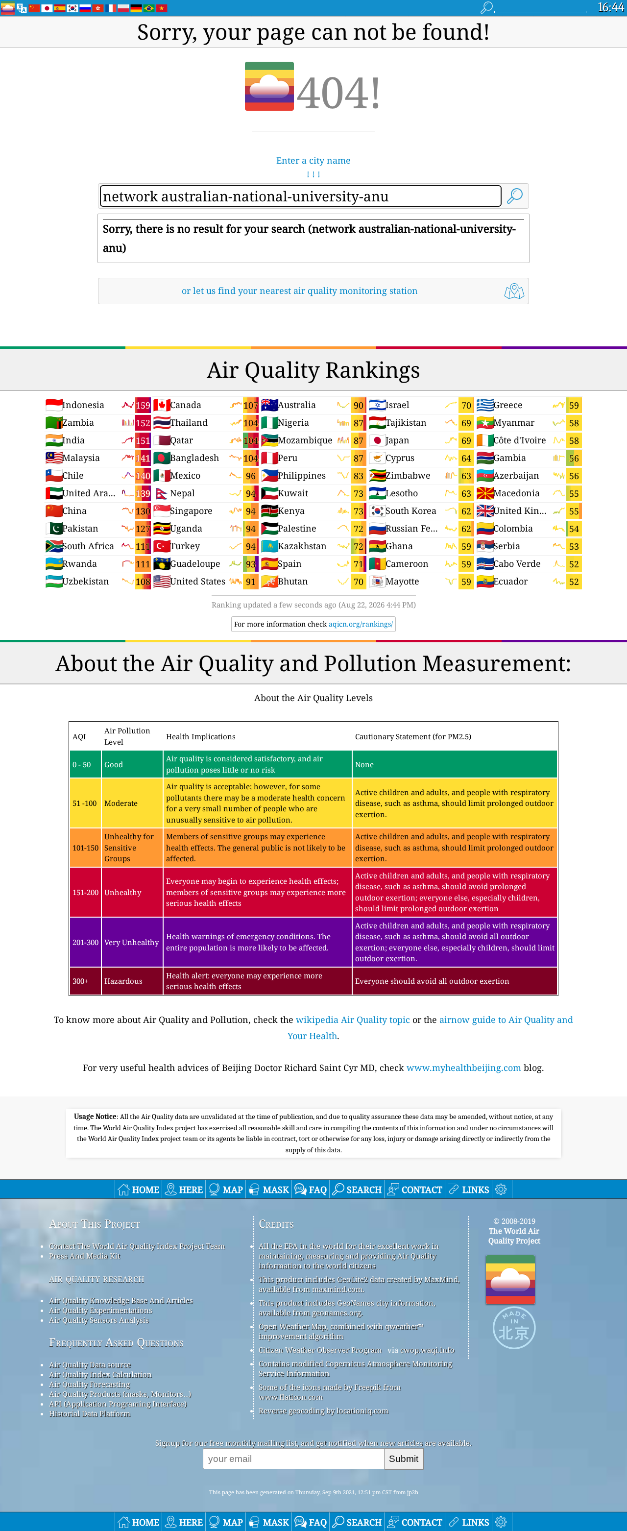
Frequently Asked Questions (116, 1342)
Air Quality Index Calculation (100, 1374)
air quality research (97, 1278)
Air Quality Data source (90, 1364)
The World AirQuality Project (514, 1235)
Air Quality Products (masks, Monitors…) (120, 1394)
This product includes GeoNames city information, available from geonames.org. (347, 1307)
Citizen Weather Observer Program (320, 1350)
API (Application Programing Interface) (118, 1404)
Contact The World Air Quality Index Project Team (137, 1246)
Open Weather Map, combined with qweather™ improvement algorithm (341, 1331)
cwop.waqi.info (427, 1350)
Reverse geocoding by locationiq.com (323, 1410)
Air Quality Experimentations (100, 1310)
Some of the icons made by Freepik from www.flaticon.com (330, 1392)
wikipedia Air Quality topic (353, 1019)
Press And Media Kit (84, 1256)
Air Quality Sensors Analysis (99, 1320)
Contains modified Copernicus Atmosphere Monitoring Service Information (355, 1368)
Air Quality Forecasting (89, 1384)
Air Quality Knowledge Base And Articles (121, 1300)
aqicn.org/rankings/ (361, 624)
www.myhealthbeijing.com (464, 1067)
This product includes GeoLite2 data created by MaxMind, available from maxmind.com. (359, 1284)
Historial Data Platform (89, 1413)
